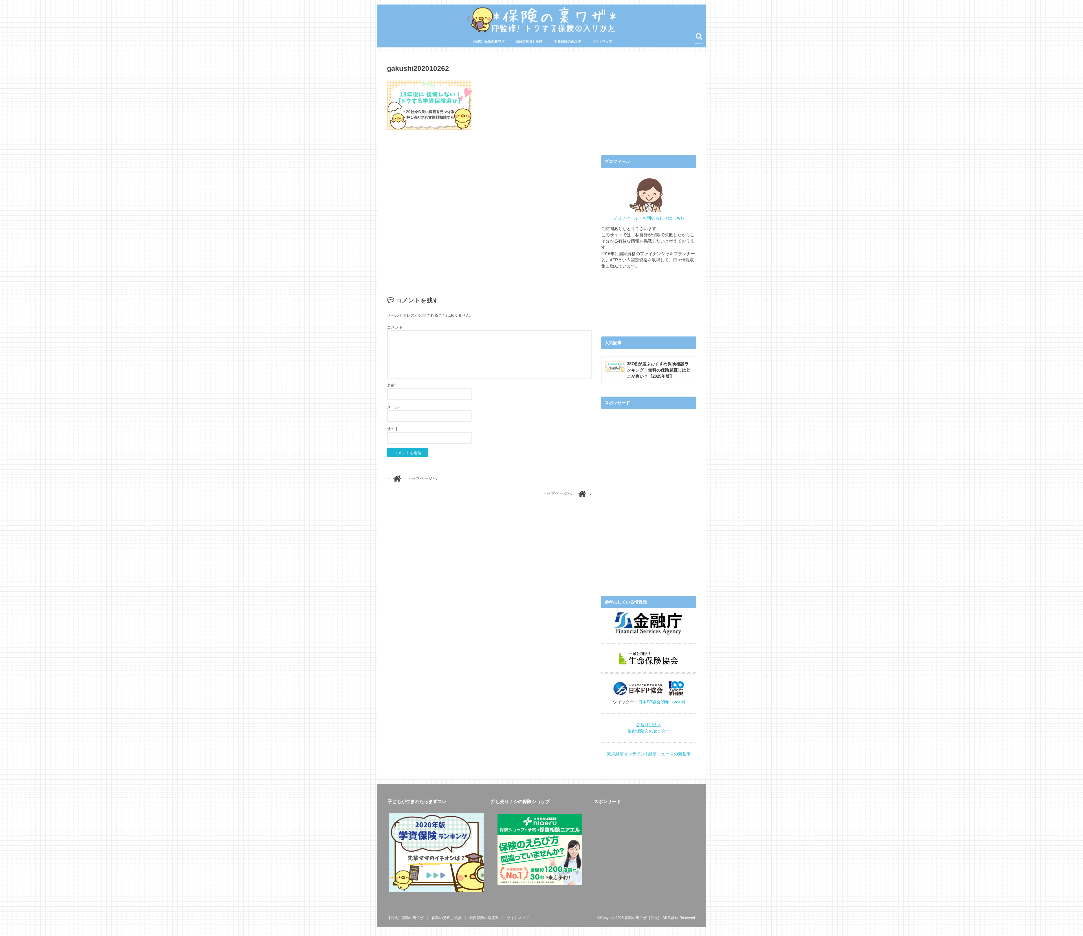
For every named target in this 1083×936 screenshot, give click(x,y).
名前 (391, 385)
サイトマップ (602, 41)
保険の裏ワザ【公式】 (643, 918)
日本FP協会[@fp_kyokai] (661, 702)
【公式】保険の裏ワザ (488, 41)
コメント (395, 327)
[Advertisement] (489, 207)
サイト (393, 429)
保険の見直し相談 (529, 41)
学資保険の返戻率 (567, 41)
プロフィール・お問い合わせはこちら (649, 218)
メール (393, 407)
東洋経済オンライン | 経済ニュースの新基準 (649, 754)
